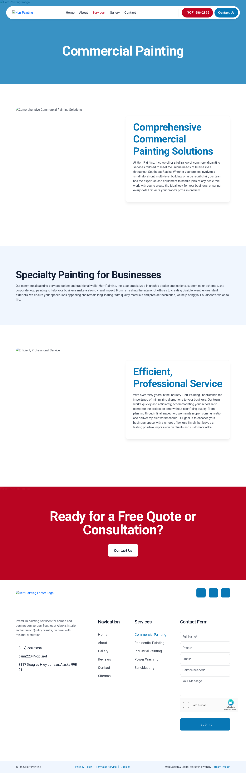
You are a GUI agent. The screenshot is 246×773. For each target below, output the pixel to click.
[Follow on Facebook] (201, 592)
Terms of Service (106, 767)
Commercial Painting (150, 634)
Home (70, 12)
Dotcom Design (221, 766)
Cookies (125, 767)
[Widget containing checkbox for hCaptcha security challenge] (209, 705)
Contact (130, 12)
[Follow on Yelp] (225, 592)
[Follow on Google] (213, 592)
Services (98, 12)
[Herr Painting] (22, 12)
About (83, 12)
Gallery (115, 12)
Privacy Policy (83, 767)
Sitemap (104, 676)
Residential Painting (150, 643)
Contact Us (226, 12)
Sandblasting (144, 668)
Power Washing (146, 659)
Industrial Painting (148, 651)
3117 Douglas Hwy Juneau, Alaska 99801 (47, 667)
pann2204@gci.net (32, 656)
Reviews (104, 659)
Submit (206, 724)
